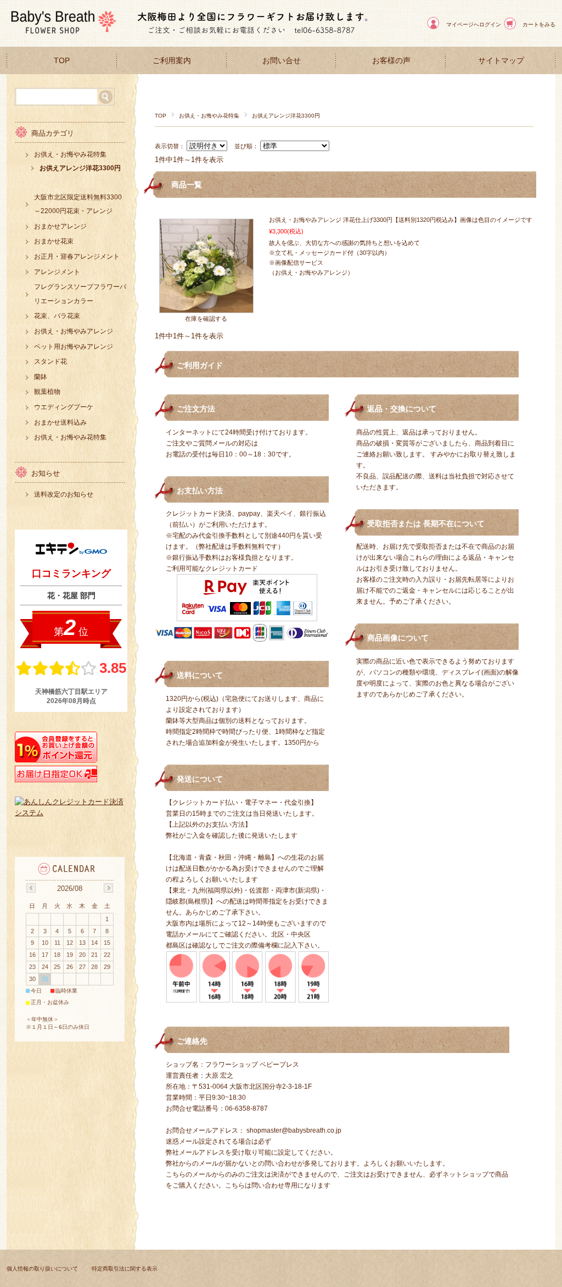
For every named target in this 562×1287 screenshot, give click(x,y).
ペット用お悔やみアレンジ (73, 346)
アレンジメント (57, 272)
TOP (62, 61)
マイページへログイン (473, 24)
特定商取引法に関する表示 (125, 1269)
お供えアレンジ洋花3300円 (80, 168)
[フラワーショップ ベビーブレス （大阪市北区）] (61, 38)
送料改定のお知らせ (63, 494)
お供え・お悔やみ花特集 (209, 116)
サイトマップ (501, 61)
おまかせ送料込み (60, 422)
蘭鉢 (40, 377)
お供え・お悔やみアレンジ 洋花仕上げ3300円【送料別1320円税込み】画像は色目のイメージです (400, 219)
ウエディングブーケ (63, 407)
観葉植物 (47, 391)
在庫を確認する (206, 318)
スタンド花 (50, 361)
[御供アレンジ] (206, 307)
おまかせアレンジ (60, 226)
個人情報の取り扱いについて (42, 1269)
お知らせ (45, 473)
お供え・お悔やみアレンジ (73, 331)
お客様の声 (391, 61)
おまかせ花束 (54, 241)
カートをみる (538, 24)
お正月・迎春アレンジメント (77, 256)
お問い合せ (281, 61)
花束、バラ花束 (57, 316)
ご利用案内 (172, 61)
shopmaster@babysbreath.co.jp (293, 1130)
